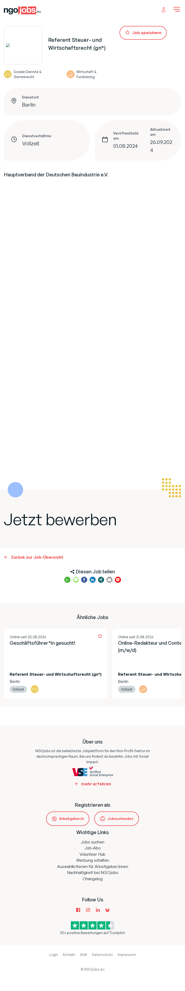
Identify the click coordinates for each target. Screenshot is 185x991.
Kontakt (69, 955)
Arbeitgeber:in (71, 819)
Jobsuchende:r (120, 819)
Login (53, 955)
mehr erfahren (96, 783)
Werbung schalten (92, 860)
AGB (83, 955)
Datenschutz (102, 955)
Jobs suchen (92, 841)
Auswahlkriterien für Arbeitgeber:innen (92, 866)
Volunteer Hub (92, 854)
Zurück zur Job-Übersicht (37, 557)
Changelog (93, 878)
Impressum (127, 955)
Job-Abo (92, 847)
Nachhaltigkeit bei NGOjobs (92, 872)
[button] (67, 580)
